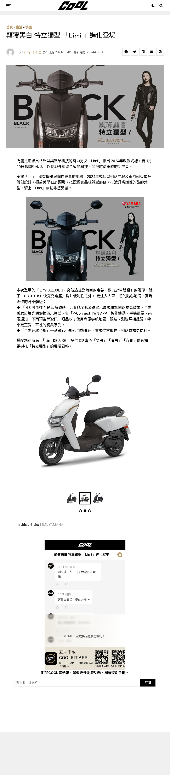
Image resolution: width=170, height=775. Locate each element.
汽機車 (21, 744)
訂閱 (148, 682)
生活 (19, 27)
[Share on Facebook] (126, 52)
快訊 (28, 27)
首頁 (9, 27)
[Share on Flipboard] (143, 52)
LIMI (43, 524)
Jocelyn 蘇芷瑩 (31, 52)
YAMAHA (56, 524)
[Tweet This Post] (134, 52)
